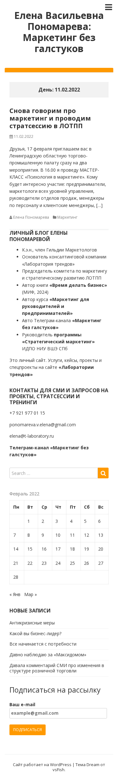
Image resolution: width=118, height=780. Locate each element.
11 (72, 535)
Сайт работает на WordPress (42, 764)
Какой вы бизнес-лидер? (35, 633)
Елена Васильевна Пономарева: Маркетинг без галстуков (59, 32)
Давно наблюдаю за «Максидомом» (47, 655)
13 (100, 535)
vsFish (59, 769)
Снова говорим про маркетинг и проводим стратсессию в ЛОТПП (50, 118)
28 (15, 577)
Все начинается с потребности (42, 644)
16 (44, 549)
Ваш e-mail (22, 704)
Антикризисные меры (32, 623)
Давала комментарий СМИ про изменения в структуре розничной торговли (56, 668)
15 (29, 549)
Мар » (30, 594)
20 (100, 549)
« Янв (14, 594)
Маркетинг (67, 217)
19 (86, 549)
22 (29, 563)
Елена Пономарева (31, 217)
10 (57, 535)
